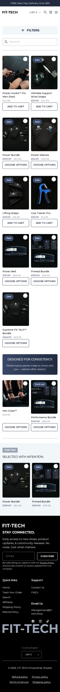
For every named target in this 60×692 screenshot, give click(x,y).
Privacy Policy (47, 562)
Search (6, 597)
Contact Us (37, 587)
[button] (56, 12)
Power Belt (9, 271)
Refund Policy (10, 611)
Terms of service (19, 682)
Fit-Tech (22, 667)
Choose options (16, 164)
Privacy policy (40, 676)
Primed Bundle (40, 271)
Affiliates (7, 602)
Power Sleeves (40, 155)
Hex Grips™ (9, 410)
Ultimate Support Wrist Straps (41, 95)
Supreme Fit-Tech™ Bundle (14, 331)
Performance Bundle (43, 417)
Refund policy (20, 676)
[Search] (6, 42)
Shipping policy (41, 682)
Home (6, 587)
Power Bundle (11, 155)
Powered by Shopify (40, 667)
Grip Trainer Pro (40, 213)
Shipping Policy (11, 607)
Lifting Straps (10, 213)
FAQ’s (34, 592)
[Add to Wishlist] (25, 59)
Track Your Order (12, 592)
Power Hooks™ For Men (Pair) (14, 95)
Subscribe (47, 556)
